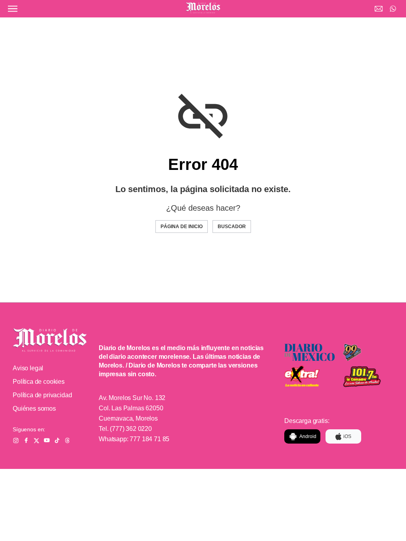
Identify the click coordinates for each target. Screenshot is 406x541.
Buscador (232, 226)
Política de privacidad (42, 395)
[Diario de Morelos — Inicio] (50, 340)
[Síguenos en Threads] (67, 440)
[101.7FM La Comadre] (368, 377)
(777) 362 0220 (131, 428)
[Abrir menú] (12, 8)
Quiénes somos (34, 408)
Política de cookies (39, 381)
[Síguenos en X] (36, 440)
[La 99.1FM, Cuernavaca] (368, 352)
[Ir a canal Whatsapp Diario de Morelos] (393, 8)
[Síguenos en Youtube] (47, 440)
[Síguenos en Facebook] (26, 440)
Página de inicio (182, 226)
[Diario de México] (309, 352)
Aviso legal (28, 368)
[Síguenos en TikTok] (57, 440)
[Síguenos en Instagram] (16, 440)
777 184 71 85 (149, 439)
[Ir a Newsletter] (378, 8)
